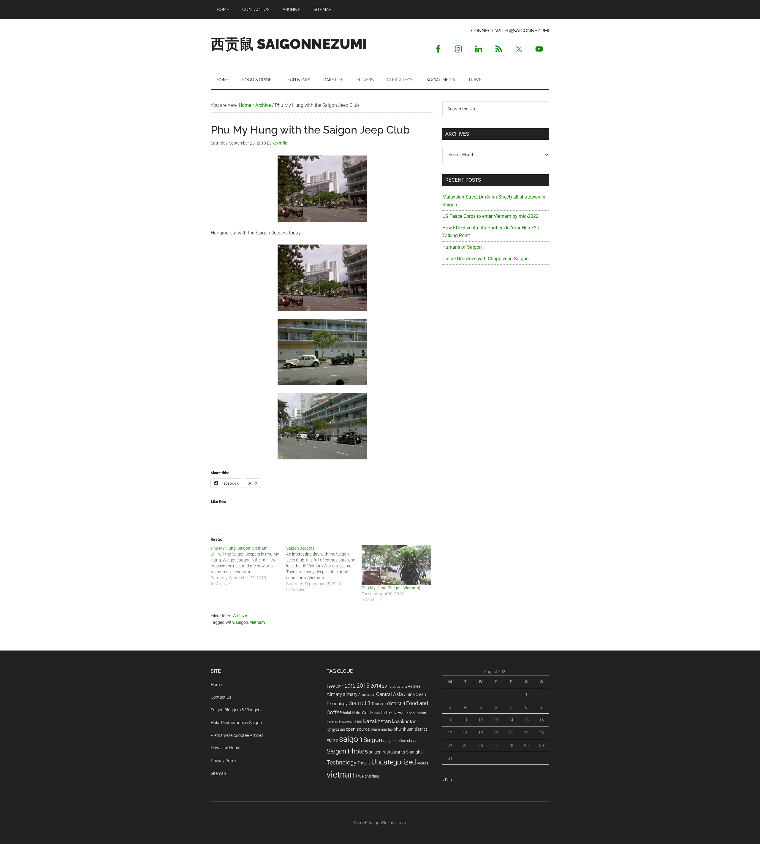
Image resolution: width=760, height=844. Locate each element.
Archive (240, 615)
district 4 (396, 703)
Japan (421, 713)
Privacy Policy (223, 760)
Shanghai (415, 752)
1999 (331, 686)
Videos (422, 763)
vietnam (257, 622)
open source (358, 729)
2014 (375, 686)
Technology (342, 762)
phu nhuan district (410, 729)
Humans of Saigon (462, 247)
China (409, 694)
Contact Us (221, 697)
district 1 (360, 703)
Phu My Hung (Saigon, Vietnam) (391, 588)
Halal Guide (362, 712)
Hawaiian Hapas (226, 747)
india (377, 713)
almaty (350, 694)
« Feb (447, 780)
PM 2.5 (332, 740)
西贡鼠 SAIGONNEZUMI (289, 44)
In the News (393, 713)
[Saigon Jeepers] (324, 569)
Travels (363, 763)
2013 (363, 685)
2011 (340, 686)
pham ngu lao (382, 729)
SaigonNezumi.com (387, 822)
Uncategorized (393, 762)
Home (216, 684)
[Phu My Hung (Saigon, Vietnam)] (396, 565)
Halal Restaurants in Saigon (236, 722)
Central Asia (389, 694)
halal (347, 713)
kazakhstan (404, 721)
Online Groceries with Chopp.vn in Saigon (485, 258)
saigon (242, 622)
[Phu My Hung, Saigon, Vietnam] (248, 566)
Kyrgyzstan (336, 729)
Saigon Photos (347, 751)
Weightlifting (368, 776)
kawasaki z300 (350, 722)
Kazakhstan (377, 721)
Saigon (372, 739)
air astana (399, 686)
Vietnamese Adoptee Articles (237, 735)
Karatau (332, 722)
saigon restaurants (387, 752)
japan (410, 713)
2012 (350, 686)
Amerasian (366, 695)
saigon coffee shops (400, 740)
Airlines (414, 686)
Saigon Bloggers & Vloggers (236, 709)
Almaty (334, 694)
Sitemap (218, 773)
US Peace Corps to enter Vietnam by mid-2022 (490, 216)
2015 (387, 686)
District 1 (379, 704)
